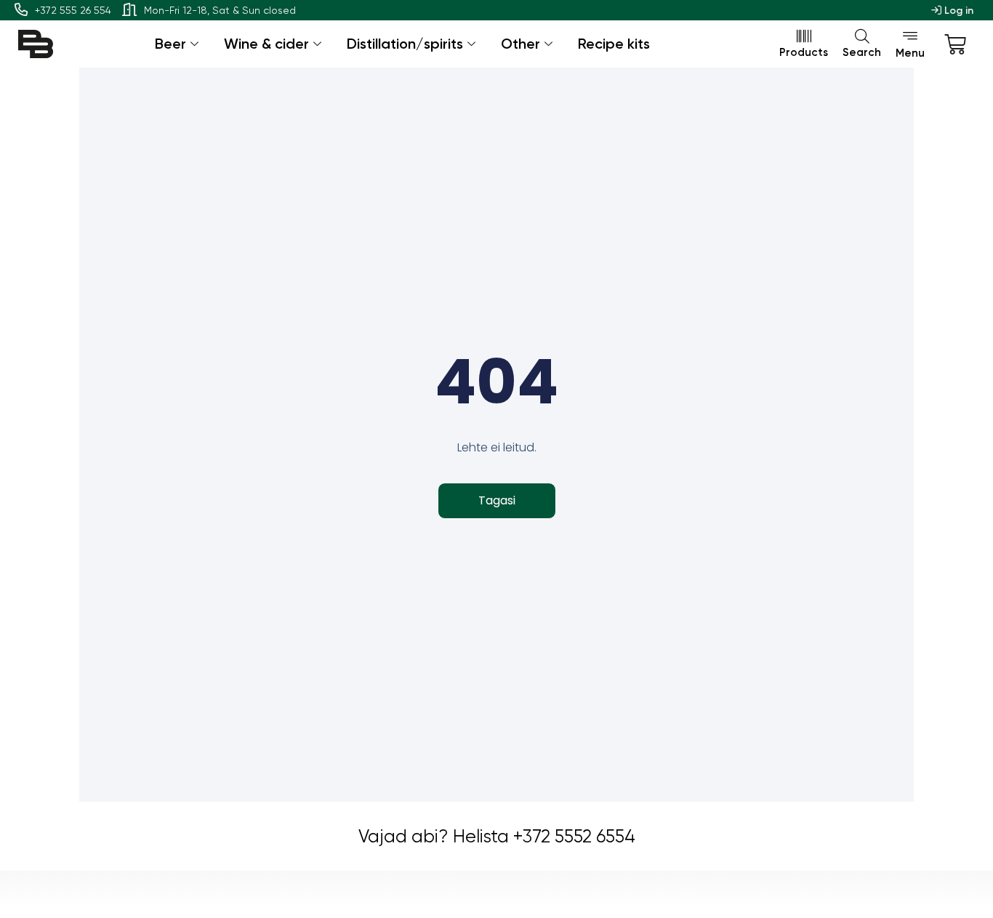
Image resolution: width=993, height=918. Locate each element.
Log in (957, 10)
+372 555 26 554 (73, 10)
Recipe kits (614, 43)
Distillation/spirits (405, 43)
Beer (170, 43)
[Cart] (955, 44)
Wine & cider (266, 43)
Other (520, 43)
